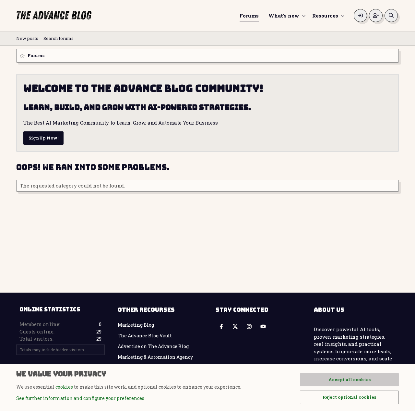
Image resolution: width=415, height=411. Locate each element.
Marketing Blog (136, 325)
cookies (64, 387)
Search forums (58, 38)
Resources (325, 15)
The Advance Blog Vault (145, 335)
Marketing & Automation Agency (155, 357)
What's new (283, 15)
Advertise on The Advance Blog (153, 346)
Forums (249, 15)
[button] (303, 15)
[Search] (391, 15)
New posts (27, 38)
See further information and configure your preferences (80, 398)
